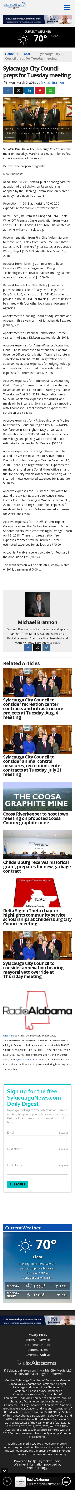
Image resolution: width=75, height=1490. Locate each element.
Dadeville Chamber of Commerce (39, 1398)
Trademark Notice (38, 1344)
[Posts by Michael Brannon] (37, 604)
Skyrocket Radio (49, 1461)
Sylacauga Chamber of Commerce (37, 1380)
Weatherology (37, 1468)
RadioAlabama (24, 1374)
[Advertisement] (37, 19)
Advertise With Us (38, 1354)
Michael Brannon (52, 82)
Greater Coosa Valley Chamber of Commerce (39, 1382)
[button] (67, 7)
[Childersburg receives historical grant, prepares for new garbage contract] (37, 844)
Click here (8, 1035)
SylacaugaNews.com (26, 1059)
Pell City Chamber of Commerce (39, 1405)
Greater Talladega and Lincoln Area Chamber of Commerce (39, 1387)
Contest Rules (38, 1349)
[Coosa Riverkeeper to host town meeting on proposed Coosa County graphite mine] (37, 796)
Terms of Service (37, 1340)
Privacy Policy (37, 1335)
